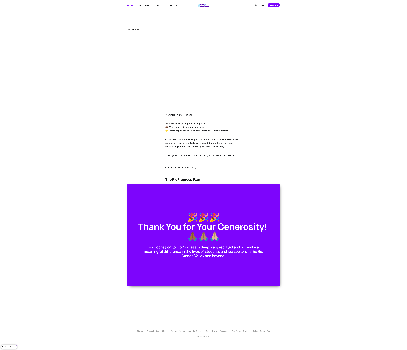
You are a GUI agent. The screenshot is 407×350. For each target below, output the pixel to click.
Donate (130, 5)
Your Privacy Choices (241, 331)
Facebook (224, 331)
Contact (157, 5)
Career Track (211, 331)
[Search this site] (256, 5)
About (147, 5)
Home (139, 5)
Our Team (168, 5)
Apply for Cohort (195, 331)
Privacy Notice (153, 331)
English (5, 347)
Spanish (13, 347)
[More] (176, 5)
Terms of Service (178, 331)
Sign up (140, 331)
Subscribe (274, 5)
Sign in (263, 5)
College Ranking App (261, 331)
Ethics (164, 331)
